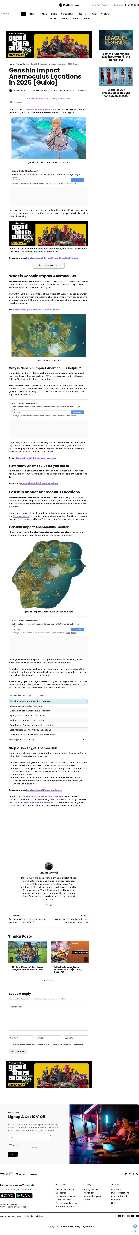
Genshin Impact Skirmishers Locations (35, 458)
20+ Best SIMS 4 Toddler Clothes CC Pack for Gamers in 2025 (27, 919)
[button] (87, 701)
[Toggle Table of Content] (60, 265)
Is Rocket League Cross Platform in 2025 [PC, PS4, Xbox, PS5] (68, 969)
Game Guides (22, 64)
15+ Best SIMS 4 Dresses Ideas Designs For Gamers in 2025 (116, 93)
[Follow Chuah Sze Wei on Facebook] (46, 905)
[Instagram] (135, 5)
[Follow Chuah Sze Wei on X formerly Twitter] (51, 905)
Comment (16, 1006)
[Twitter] (129, 5)
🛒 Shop (43, 14)
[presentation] (27, 952)
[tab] (44, 980)
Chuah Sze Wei (21, 90)
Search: (43, 695)
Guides (65, 18)
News (33, 14)
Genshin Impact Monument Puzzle (44, 790)
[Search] (23, 14)
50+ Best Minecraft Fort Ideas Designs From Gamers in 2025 (27, 968)
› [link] (86, 739)
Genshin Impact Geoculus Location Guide (37, 309)
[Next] (86, 959)
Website (69, 1037)
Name (14, 1037)
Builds (54, 14)
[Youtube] (132, 5)
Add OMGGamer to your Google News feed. (48, 98)
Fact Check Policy (79, 90)
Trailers (105, 14)
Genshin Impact (21, 516)
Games (75, 18)
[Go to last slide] (11, 959)
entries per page (22, 695)
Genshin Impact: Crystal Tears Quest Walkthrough (52, 258)
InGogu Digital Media (84, 1226)
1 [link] (83, 739)
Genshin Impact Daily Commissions (39, 483)
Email (41, 1037)
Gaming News (67, 14)
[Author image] (10, 90)
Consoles (83, 14)
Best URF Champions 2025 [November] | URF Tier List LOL (116, 56)
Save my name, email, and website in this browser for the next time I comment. (47, 1044)
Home (11, 64)
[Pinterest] (138, 5)
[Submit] (13, 1154)
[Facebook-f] (125, 5)
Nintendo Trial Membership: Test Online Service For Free (71, 919)
